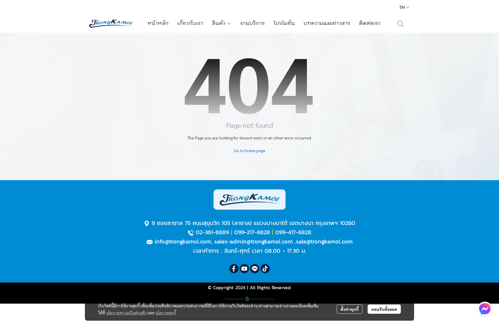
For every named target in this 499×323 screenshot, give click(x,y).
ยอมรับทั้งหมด (384, 309)
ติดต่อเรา (370, 23)
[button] (404, 7)
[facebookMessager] (485, 309)
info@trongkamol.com (182, 241)
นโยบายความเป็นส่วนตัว (126, 312)
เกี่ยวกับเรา (190, 23)
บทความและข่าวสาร (327, 23)
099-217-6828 (252, 232)
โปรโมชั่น (284, 23)
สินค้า (219, 23)
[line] (254, 268)
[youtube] (244, 268)
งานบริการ (252, 23)
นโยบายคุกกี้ (165, 312)
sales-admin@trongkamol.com (253, 241)
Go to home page (249, 150)
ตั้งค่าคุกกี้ (349, 309)
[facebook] (234, 268)
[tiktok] (265, 268)
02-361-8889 (212, 232)
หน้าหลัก (158, 23)
